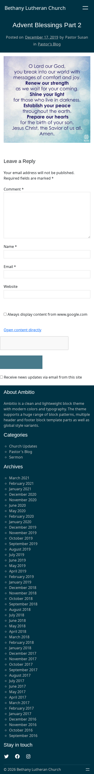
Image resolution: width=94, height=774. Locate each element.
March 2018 (19, 636)
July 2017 (16, 680)
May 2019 (17, 565)
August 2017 (20, 675)
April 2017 (17, 697)
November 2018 (23, 593)
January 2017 (20, 713)
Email (10, 266)
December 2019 (22, 527)
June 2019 (17, 560)
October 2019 (21, 538)
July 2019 (16, 554)
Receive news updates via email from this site (42, 377)
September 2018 (23, 604)
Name (10, 246)
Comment (14, 189)
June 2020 (17, 505)
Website (11, 286)
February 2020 (21, 516)
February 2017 (21, 708)
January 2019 (20, 582)
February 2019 (21, 576)
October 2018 (21, 598)
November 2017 (23, 658)
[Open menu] (85, 8)
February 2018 (21, 642)
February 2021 (21, 483)
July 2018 (16, 615)
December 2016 (22, 719)
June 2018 (17, 620)
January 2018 (20, 647)
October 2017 (21, 664)
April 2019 (17, 571)
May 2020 (17, 510)
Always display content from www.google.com (47, 314)
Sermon (16, 457)
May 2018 (17, 625)
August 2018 (20, 609)
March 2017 (19, 702)
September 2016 (23, 735)
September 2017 (23, 669)
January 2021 (20, 488)
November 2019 (23, 532)
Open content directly (22, 329)
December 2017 (22, 653)
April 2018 (17, 631)
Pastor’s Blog (49, 44)
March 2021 (19, 477)
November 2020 (23, 499)
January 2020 (20, 521)
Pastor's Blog (20, 451)
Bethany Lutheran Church (35, 7)
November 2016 (23, 724)
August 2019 (20, 549)
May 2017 (17, 691)
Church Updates (23, 446)
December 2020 (22, 494)
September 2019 (23, 543)
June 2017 (17, 686)
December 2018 (22, 587)
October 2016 (21, 730)
